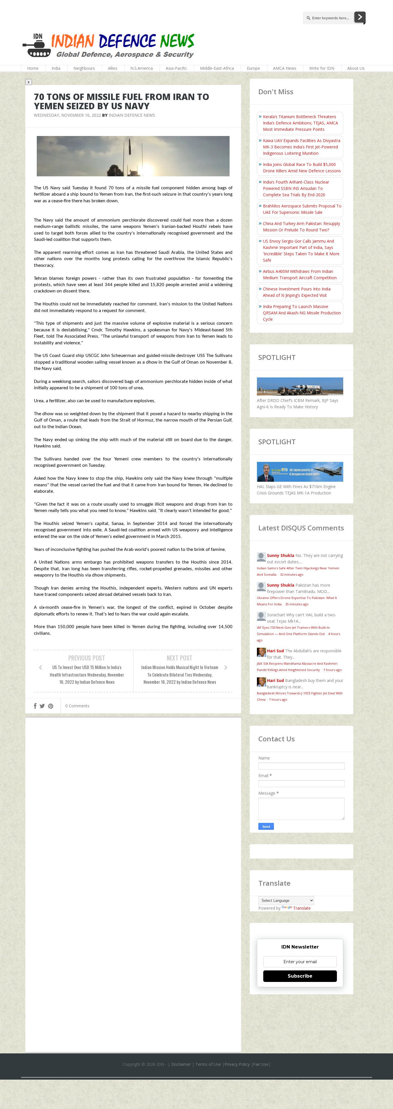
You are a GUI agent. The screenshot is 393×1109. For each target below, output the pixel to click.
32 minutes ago (292, 574)
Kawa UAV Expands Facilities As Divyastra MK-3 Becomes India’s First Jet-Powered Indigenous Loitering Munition (301, 147)
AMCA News (284, 68)
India (55, 68)
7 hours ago (332, 670)
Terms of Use (208, 1064)
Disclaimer (181, 1064)
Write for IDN (321, 68)
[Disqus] (133, 806)
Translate (302, 908)
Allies (112, 68)
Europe (253, 68)
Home (33, 68)
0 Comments (77, 706)
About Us (356, 68)
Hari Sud (275, 650)
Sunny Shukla (280, 555)
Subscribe (300, 976)
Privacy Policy (237, 1064)
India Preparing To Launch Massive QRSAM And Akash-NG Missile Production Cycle (302, 313)
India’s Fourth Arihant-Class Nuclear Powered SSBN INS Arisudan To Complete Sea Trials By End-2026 (296, 188)
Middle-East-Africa (217, 68)
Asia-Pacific (176, 68)
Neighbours (84, 68)
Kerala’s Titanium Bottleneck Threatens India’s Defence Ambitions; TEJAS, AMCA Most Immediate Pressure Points (300, 123)
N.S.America (141, 68)
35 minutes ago (297, 604)
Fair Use (260, 1064)
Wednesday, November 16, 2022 (67, 115)
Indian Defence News (132, 115)
